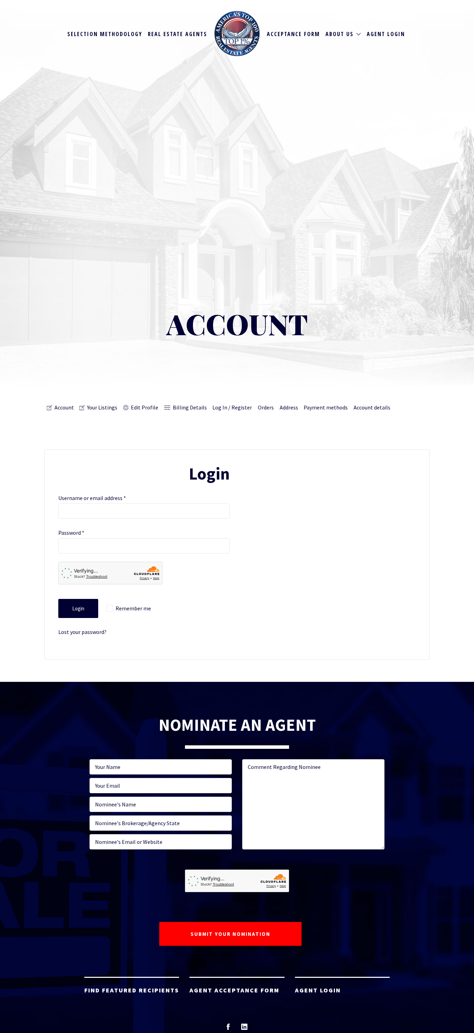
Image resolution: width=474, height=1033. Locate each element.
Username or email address (92, 497)
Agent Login (386, 34)
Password (71, 532)
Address (289, 407)
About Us (339, 34)
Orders (266, 407)
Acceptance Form (293, 34)
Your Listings (102, 407)
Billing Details (190, 407)
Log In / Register (232, 407)
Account (64, 407)
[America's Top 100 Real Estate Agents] (237, 33)
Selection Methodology (104, 34)
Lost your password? (82, 631)
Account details (372, 407)
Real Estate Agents (177, 34)
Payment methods (326, 407)
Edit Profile (144, 407)
